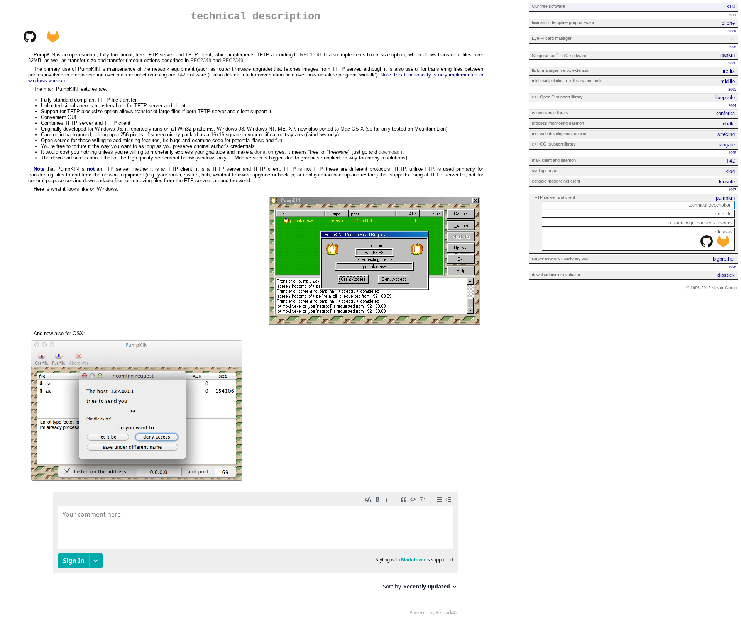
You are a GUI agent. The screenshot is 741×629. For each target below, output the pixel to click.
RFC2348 (200, 60)
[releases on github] (706, 246)
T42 (181, 75)
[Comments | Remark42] (255, 555)
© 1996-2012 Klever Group (711, 287)
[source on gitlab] (53, 41)
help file (723, 214)
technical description (710, 205)
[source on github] (30, 41)
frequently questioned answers (699, 222)
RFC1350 (310, 55)
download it (391, 152)
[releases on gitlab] (723, 246)
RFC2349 (232, 60)
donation (263, 152)
